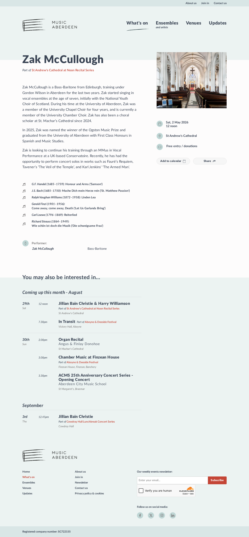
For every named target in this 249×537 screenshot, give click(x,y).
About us (191, 3)
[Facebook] (140, 515)
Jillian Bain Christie (76, 417)
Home (26, 471)
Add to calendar (170, 161)
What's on (137, 23)
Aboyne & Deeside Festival (100, 322)
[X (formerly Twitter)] (151, 515)
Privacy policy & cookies (89, 493)
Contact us (220, 3)
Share (207, 161)
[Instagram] (162, 515)
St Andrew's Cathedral (181, 135)
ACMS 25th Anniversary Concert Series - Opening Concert (96, 378)
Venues (193, 23)
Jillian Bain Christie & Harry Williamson (94, 304)
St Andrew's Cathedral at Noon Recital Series (63, 70)
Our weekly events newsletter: (155, 471)
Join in (205, 3)
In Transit (67, 322)
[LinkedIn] (173, 515)
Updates (218, 23)
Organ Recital (71, 340)
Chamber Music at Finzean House (89, 357)
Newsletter (81, 482)
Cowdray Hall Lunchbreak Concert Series (91, 421)
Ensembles (167, 23)
